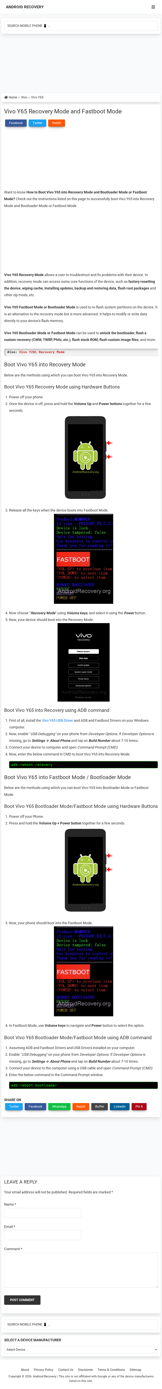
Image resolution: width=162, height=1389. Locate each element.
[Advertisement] (81, 63)
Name (10, 1204)
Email (9, 1227)
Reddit (80, 1106)
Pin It (139, 1106)
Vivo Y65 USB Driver (57, 720)
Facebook (35, 1106)
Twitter (14, 1106)
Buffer (99, 1106)
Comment (13, 1249)
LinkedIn (120, 1106)
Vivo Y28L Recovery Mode (42, 352)
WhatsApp (59, 1106)
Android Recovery (25, 7)
